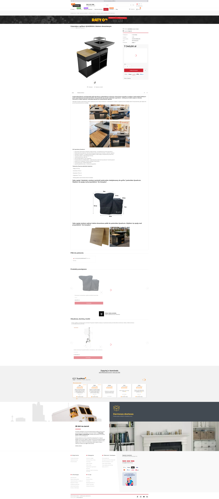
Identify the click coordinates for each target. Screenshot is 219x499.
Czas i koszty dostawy (106, 463)
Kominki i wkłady (89, 458)
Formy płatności (105, 458)
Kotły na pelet (89, 463)
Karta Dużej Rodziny (75, 486)
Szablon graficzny (76, 497)
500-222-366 (116, 372)
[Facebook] (137, 496)
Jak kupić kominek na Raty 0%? (108, 459)
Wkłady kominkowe (88, 9)
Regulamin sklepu (74, 482)
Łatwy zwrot (104, 466)
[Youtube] (144, 496)
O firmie (88, 481)
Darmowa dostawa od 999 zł (109, 1)
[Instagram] (140, 496)
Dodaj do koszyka (134, 70)
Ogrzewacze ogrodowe (91, 466)
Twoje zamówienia (74, 458)
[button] (147, 1)
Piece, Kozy (79, 9)
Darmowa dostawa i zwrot (107, 461)
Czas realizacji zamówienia (107, 465)
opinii (85, 379)
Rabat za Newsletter (75, 479)
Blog (117, 9)
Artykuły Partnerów (90, 486)
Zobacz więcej (78, 445)
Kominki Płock (89, 479)
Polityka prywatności (75, 484)
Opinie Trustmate (90, 484)
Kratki (133, 42)
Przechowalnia (74, 461)
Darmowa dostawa (99, 9)
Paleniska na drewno (92, 13)
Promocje (111, 9)
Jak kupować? (73, 477)
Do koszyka (89, 303)
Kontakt (88, 477)
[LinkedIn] (147, 496)
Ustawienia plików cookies (76, 481)
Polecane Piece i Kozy (90, 459)
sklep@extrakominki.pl (90, 5)
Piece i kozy (88, 465)
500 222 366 (90, 4)
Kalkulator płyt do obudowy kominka (92, 471)
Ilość (125, 64)
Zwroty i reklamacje (75, 487)
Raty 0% (106, 9)
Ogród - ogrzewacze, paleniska (82, 13)
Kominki (88, 468)
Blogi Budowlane (90, 482)
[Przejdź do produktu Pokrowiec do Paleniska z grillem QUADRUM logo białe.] (89, 283)
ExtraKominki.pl (73, 13)
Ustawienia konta (74, 459)
